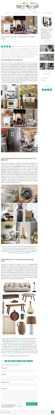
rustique (13, 361)
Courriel (3, 374)
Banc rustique (15, 339)
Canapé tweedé (6, 338)
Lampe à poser (10, 352)
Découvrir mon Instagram (44, 79)
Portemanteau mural (20, 343)
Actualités (7, 12)
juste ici (8, 176)
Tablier (3, 249)
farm (6, 361)
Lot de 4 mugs (21, 338)
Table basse (10, 344)
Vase (35, 339)
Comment (4, 388)
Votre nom (4, 368)
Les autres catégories (47, 12)
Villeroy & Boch (7, 248)
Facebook (43, 90)
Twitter (51, 90)
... (49, 38)
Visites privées (36, 12)
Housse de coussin (30, 249)
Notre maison (26, 12)
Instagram (45, 90)
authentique (29, 361)
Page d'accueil (5, 382)
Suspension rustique (17, 248)
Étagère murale (18, 346)
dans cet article (22, 171)
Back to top (52, 412)
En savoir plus (47, 40)
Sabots (34, 344)
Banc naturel (15, 348)
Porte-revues (13, 251)
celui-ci (32, 171)
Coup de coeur (16, 12)
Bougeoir (24, 351)
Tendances (17, 41)
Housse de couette (5, 246)
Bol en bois (7, 349)
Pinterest (48, 90)
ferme (24, 361)
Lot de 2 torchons (23, 341)
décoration (19, 361)
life (9, 361)
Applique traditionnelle (18, 252)
